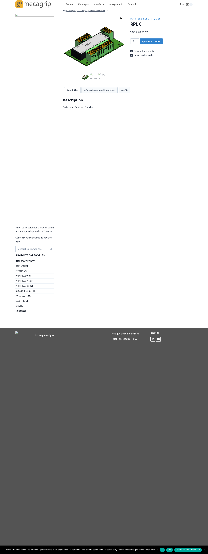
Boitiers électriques (145, 18)
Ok (162, 549)
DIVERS (19, 305)
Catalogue (83, 4)
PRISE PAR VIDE (23, 276)
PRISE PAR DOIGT (24, 286)
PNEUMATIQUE (23, 295)
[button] (121, 18)
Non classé (20, 310)
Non (169, 549)
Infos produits (116, 4)
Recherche (51, 249)
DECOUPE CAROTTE (25, 290)
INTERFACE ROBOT (25, 261)
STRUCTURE (21, 266)
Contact (132, 4)
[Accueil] (64, 10)
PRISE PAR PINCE (24, 281)
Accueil (69, 4)
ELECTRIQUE (21, 300)
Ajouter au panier (151, 41)
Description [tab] (72, 90)
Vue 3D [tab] (124, 90)
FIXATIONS (21, 271)
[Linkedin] (152, 339)
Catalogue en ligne (44, 335)
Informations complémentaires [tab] (99, 90)
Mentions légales (121, 338)
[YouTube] (158, 339)
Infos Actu (99, 4)
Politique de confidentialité (125, 333)
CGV (135, 338)
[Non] (204, 549)
